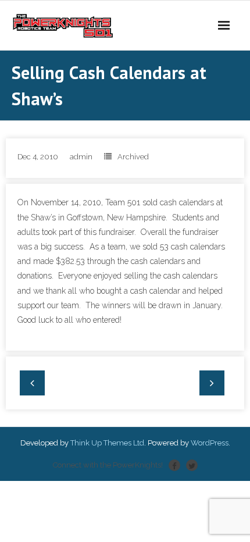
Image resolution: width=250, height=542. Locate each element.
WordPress (209, 442)
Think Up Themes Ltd (107, 442)
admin (81, 156)
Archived (133, 156)
